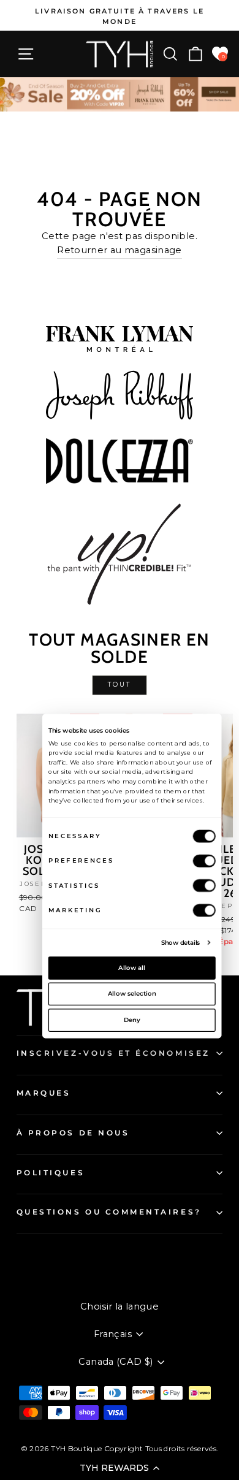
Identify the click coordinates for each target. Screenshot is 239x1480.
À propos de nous (73, 1133)
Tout (119, 685)
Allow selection (132, 993)
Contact (34, 1255)
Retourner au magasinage (119, 250)
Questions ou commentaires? (109, 1212)
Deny (132, 1019)
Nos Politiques (48, 1275)
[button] (119, 1467)
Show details (180, 942)
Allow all (131, 967)
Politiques (51, 1173)
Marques (44, 1093)
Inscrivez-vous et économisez (113, 1053)
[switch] (204, 860)
